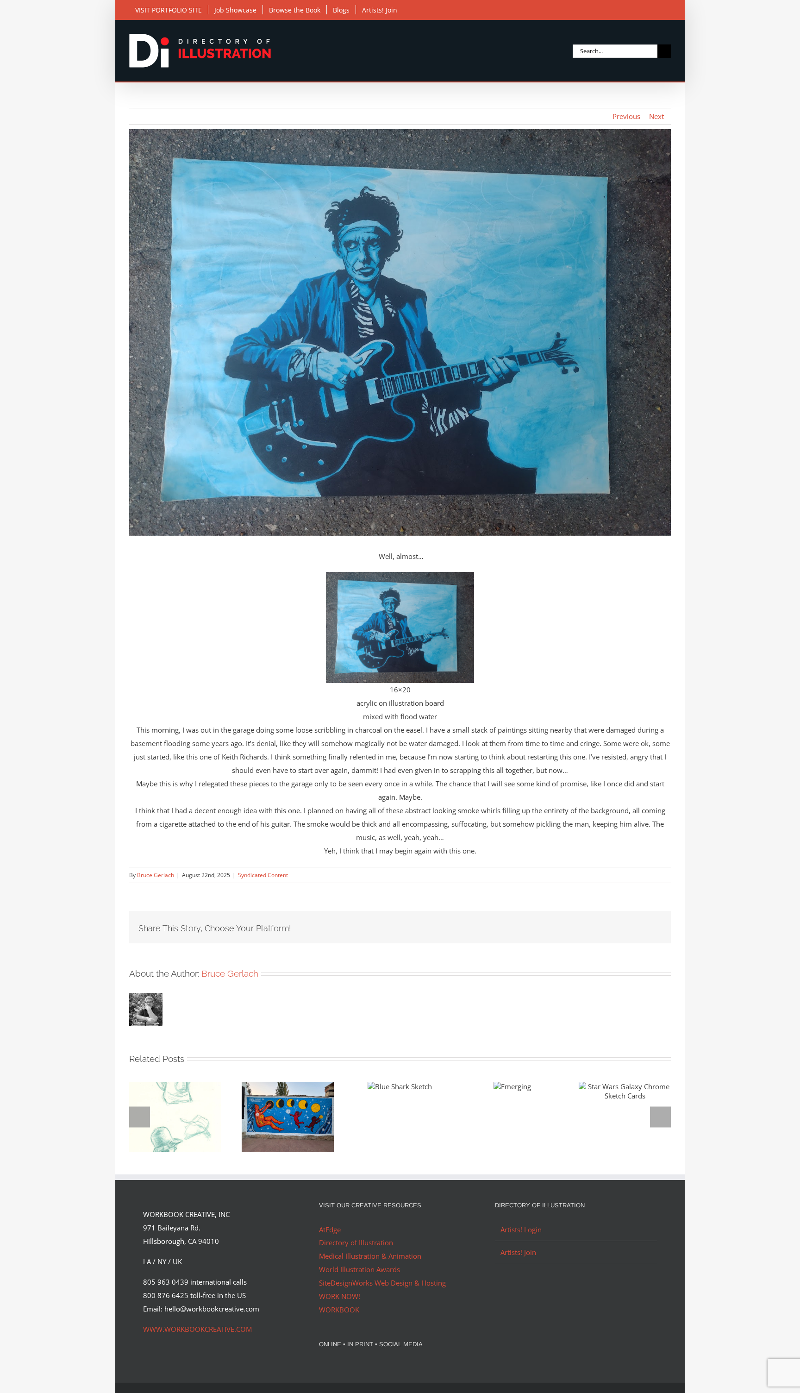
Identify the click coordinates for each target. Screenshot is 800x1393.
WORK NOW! (339, 1296)
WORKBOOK (339, 1309)
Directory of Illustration (356, 1242)
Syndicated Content (263, 875)
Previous (626, 116)
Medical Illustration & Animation (370, 1256)
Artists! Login (521, 1229)
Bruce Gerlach (155, 875)
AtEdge (330, 1229)
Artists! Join (518, 1252)
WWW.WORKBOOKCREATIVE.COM (197, 1329)
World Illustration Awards (359, 1269)
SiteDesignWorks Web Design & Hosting (382, 1282)
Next (656, 116)
